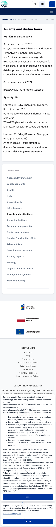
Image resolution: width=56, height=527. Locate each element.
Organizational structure (20, 268)
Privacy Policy (14, 244)
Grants (10, 190)
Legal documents (16, 184)
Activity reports (15, 256)
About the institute (17, 220)
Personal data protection (20, 226)
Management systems (19, 274)
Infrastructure (14, 208)
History (11, 196)
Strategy (11, 262)
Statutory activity (16, 280)
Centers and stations (18, 232)
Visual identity (14, 202)
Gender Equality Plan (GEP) (21, 238)
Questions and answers (19, 250)
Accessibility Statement (19, 177)
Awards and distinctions (19, 214)
